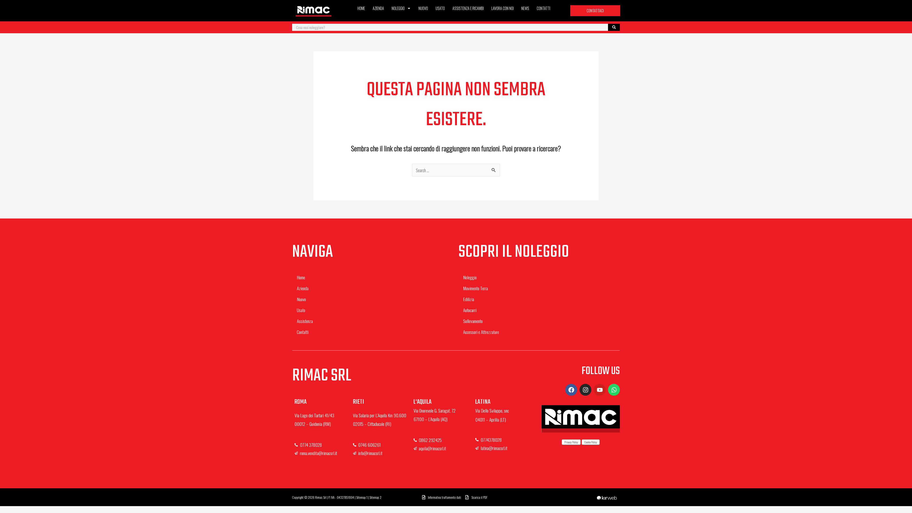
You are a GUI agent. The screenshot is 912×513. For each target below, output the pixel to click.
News (525, 8)
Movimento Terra (475, 288)
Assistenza (305, 321)
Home (361, 8)
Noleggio (398, 8)
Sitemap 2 (375, 497)
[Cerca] (614, 27)
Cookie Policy (590, 442)
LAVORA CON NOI (502, 8)
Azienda (378, 8)
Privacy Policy (571, 442)
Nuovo (423, 8)
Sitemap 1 (361, 497)
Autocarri (469, 310)
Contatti (543, 8)
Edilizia (468, 299)
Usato (440, 8)
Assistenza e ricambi (468, 8)
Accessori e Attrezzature (481, 331)
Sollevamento (473, 321)
